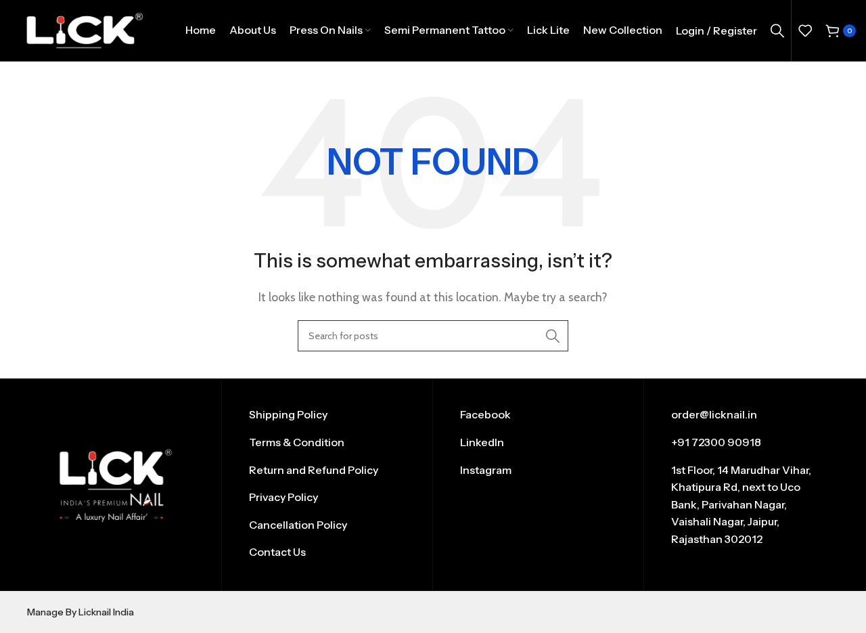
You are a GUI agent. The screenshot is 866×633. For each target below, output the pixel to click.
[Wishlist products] (805, 30)
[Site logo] (84, 29)
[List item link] (327, 415)
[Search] (777, 30)
